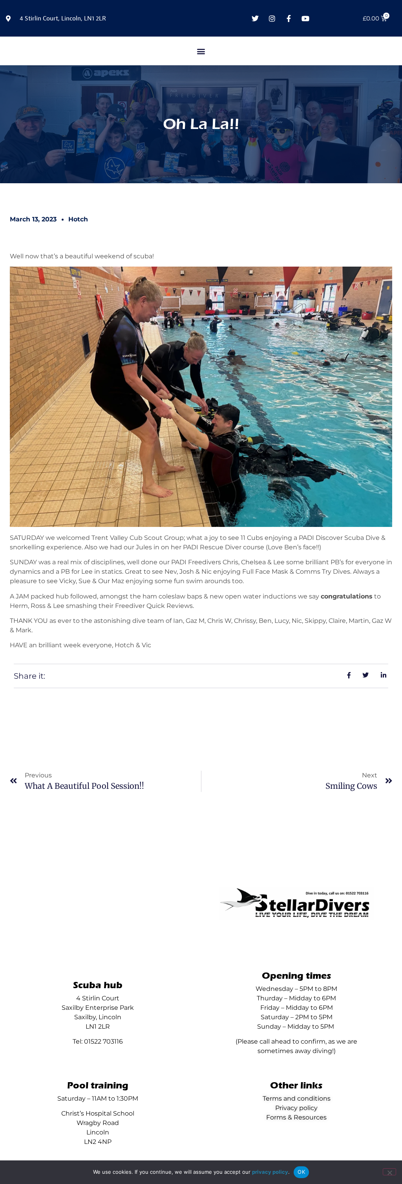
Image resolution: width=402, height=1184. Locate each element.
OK (301, 1172)
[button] (201, 50)
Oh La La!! (201, 124)
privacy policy (270, 1172)
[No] (389, 1171)
